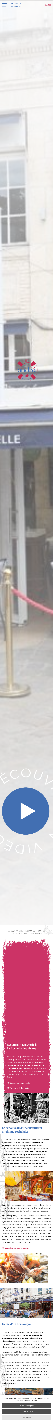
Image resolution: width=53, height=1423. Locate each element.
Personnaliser (26, 1417)
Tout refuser (28, 1411)
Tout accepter (28, 1406)
